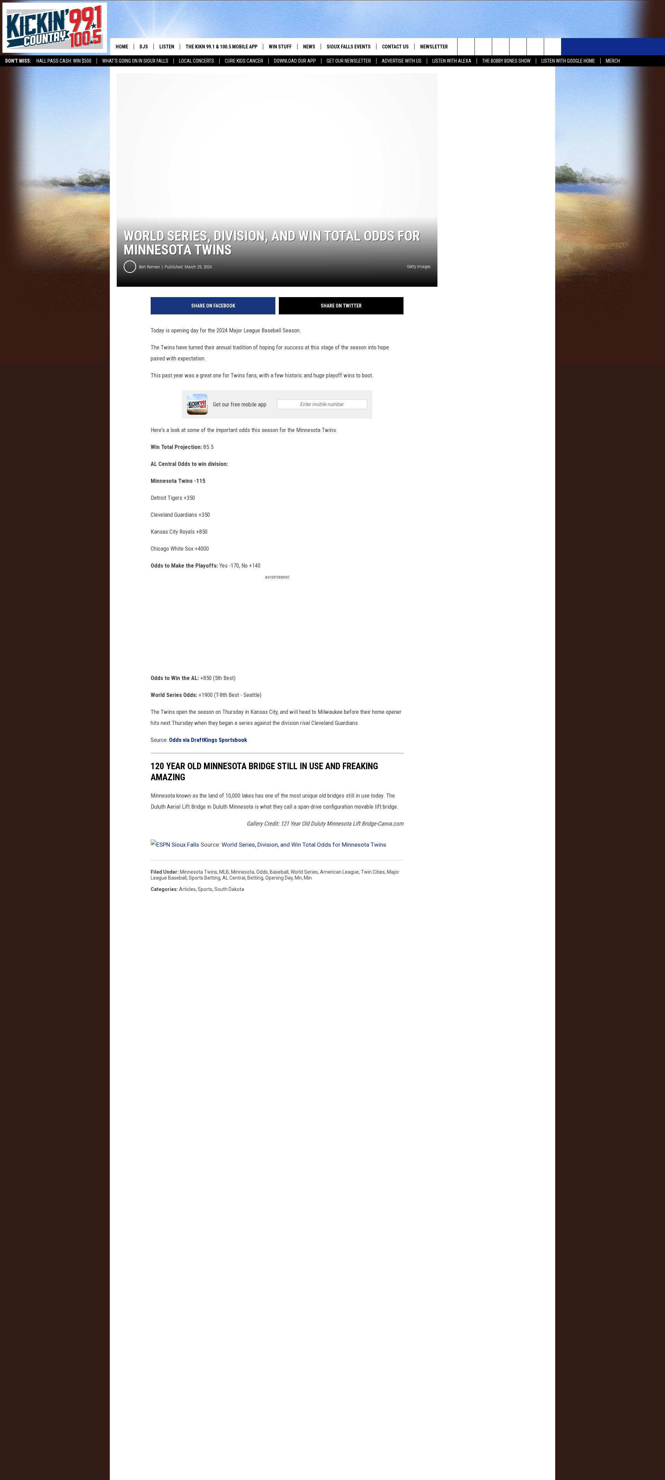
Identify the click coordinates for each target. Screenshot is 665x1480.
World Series (304, 872)
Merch (613, 61)
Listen (166, 46)
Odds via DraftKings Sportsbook (208, 739)
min (308, 878)
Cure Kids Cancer (244, 61)
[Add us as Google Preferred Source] (483, 46)
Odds (262, 872)
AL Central (233, 878)
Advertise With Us (402, 61)
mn (298, 878)
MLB (224, 872)
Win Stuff (280, 46)
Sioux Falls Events (349, 46)
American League (339, 872)
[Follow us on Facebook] (500, 46)
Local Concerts (196, 61)
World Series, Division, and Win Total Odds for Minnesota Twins (304, 844)
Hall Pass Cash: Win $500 (63, 61)
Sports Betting (204, 878)
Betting (255, 878)
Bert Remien (149, 266)
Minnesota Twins (198, 872)
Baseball (279, 872)
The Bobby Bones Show (506, 61)
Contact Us (395, 46)
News (309, 46)
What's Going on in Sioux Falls (135, 61)
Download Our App (295, 61)
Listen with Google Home (568, 61)
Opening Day (279, 878)
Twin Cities (373, 872)
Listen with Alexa (451, 61)
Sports (205, 889)
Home (122, 46)
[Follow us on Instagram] (517, 46)
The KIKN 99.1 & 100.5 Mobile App (221, 46)
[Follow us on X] (535, 46)
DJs (144, 46)
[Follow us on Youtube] (552, 46)
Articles (187, 889)
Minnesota (242, 872)
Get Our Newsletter (349, 61)
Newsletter (434, 46)
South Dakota (229, 889)
